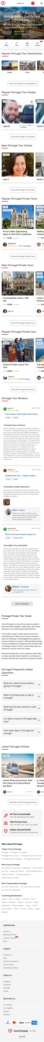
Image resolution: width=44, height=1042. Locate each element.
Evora (33, 899)
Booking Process (9, 935)
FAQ (4, 958)
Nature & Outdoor (17, 871)
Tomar (34, 905)
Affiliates (6, 1015)
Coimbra (25, 899)
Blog (5, 941)
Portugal (5, 852)
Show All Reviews (22, 604)
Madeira (12, 902)
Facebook (7, 985)
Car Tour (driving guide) (11, 890)
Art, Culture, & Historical (11, 868)
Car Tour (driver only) (10, 887)
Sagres (37, 909)
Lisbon (4, 899)
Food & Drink (38, 868)
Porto (11, 899)
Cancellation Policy (10, 968)
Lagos (28, 905)
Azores (23, 909)
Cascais (28, 902)
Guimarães (6, 905)
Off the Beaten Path (33, 871)
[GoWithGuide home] (3, 3)
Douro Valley (7, 909)
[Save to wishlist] (31, 101)
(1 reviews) (21, 510)
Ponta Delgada (17, 905)
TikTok (5, 991)
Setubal (20, 902)
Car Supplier (8, 1008)
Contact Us (7, 955)
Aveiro (16, 909)
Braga (36, 902)
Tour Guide (7, 1005)
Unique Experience (23, 874)
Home (6, 10)
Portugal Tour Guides (18, 852)
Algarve (5, 912)
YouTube (6, 988)
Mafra (30, 909)
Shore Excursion (8, 874)
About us (6, 931)
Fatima (4, 902)
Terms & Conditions (10, 961)
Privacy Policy (8, 965)
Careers (6, 1011)
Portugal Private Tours (10, 856)
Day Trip (5, 871)
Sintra (17, 899)
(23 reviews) (25, 586)
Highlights (26, 868)
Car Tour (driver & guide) (30, 887)
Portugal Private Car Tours (31, 856)
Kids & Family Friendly (10, 878)
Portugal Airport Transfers (12, 859)
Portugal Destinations (32, 859)
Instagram (7, 981)
